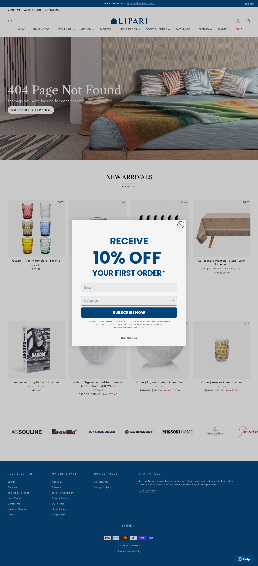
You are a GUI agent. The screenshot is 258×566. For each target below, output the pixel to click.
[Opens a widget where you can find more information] (243, 559)
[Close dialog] (181, 224)
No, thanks (129, 338)
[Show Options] (173, 300)
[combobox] (127, 300)
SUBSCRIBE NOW (129, 312)
